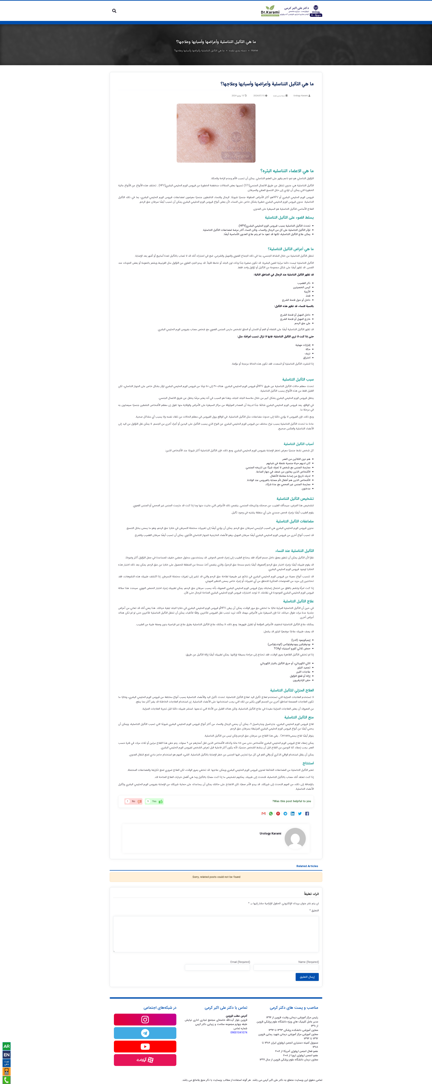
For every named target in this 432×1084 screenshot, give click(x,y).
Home (254, 51)
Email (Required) (240, 962)
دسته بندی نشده (238, 51)
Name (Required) (309, 962)
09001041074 (239, 1033)
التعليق (314, 910)
